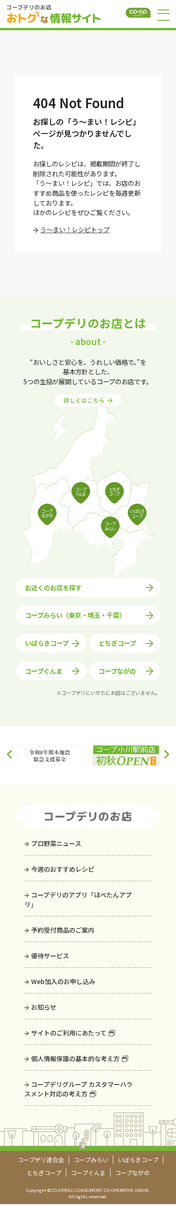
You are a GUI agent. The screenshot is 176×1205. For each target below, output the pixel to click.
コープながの (117, 671)
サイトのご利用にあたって (69, 1032)
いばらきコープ (47, 643)
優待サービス (50, 955)
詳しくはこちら (84, 400)
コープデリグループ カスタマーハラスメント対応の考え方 (78, 1089)
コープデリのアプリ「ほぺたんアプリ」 (78, 899)
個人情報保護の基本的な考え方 (75, 1058)
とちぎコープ (117, 643)
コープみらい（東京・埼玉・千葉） (75, 615)
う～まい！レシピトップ (75, 229)
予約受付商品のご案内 (62, 929)
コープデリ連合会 (41, 1159)
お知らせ (43, 1007)
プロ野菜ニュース (56, 843)
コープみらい (91, 1159)
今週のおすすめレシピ (62, 869)
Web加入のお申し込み (63, 981)
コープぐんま (43, 671)
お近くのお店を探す (53, 587)
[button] (166, 754)
